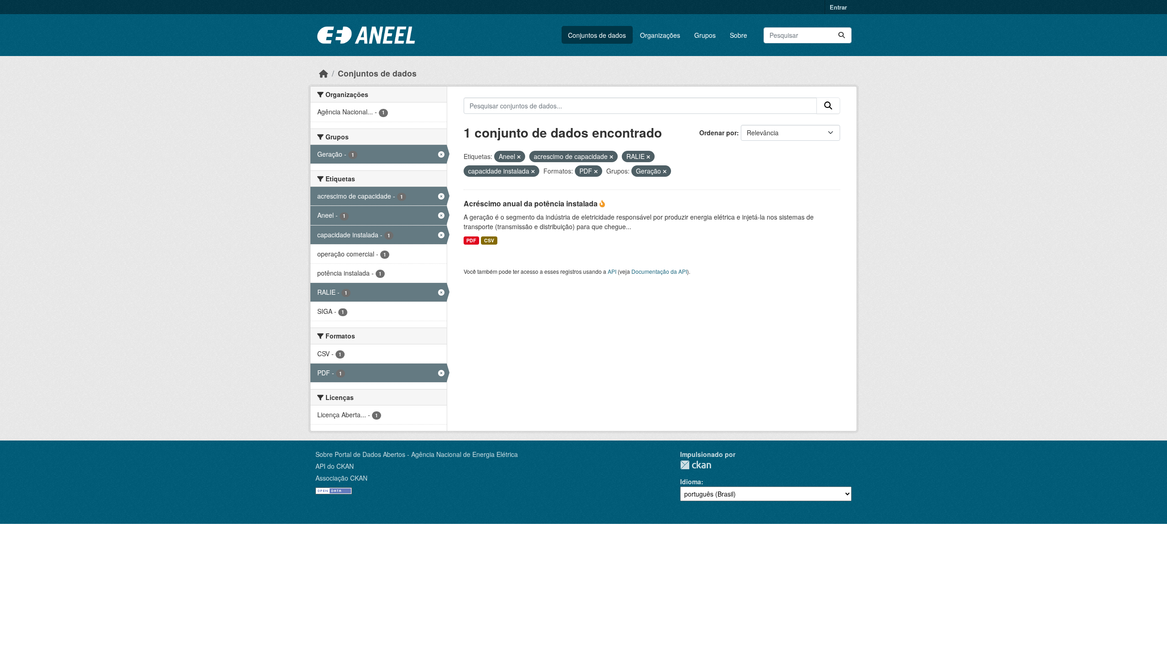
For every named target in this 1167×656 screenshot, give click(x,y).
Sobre (738, 35)
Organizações (660, 35)
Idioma (690, 481)
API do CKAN (334, 466)
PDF (471, 240)
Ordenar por (718, 132)
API (612, 271)
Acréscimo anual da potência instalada (531, 203)
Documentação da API (659, 271)
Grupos (705, 35)
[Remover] (519, 156)
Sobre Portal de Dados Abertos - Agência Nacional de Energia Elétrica (416, 454)
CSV (489, 240)
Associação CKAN (341, 477)
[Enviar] (841, 35)
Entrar (838, 7)
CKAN (695, 465)
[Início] (323, 73)
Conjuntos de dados (597, 35)
